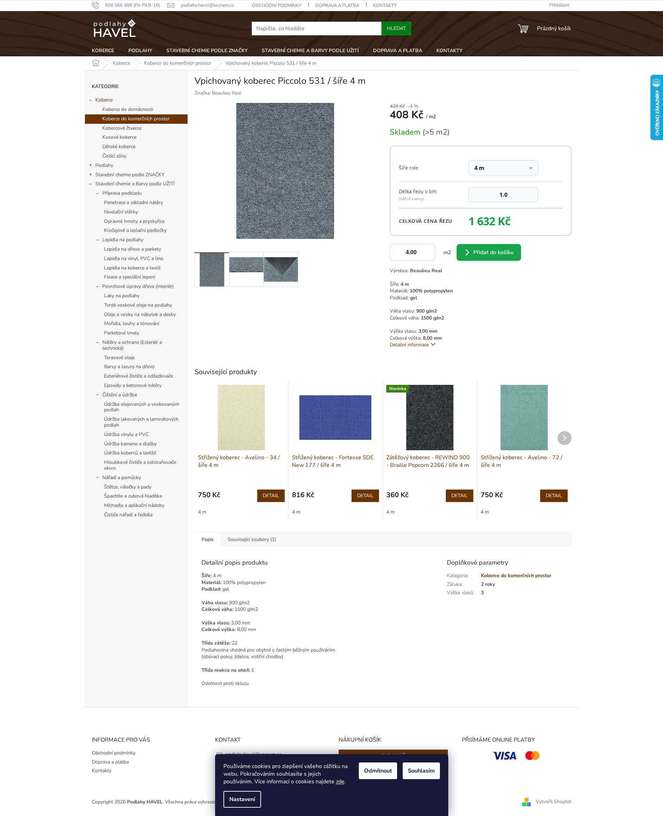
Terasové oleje (119, 357)
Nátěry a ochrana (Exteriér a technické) (132, 345)
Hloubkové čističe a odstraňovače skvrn (140, 465)
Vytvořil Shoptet (553, 801)
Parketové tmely (121, 333)
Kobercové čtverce (121, 128)
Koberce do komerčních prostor (136, 118)
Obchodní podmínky (276, 5)
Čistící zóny (114, 156)
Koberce (104, 100)
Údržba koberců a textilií (130, 453)
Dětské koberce (118, 146)
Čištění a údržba (119, 394)
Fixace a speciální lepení (129, 277)
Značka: (218, 93)
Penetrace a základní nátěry (133, 202)
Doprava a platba (337, 5)
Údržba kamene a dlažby (130, 444)
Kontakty (385, 5)
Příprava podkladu (122, 193)
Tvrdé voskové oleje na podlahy (138, 305)
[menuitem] (103, 50)
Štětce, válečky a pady (127, 487)
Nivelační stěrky (121, 212)
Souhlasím (421, 771)
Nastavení (242, 799)
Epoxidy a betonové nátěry (132, 385)
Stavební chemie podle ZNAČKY (129, 174)
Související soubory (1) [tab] (252, 539)
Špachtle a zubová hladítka (133, 496)
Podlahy (104, 165)
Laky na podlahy (122, 295)
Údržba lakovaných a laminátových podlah (141, 422)
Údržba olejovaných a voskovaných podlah (141, 407)
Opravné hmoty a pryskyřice (134, 221)
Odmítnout (378, 771)
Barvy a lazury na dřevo (129, 366)
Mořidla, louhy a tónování (131, 323)
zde (340, 781)
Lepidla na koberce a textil (132, 268)
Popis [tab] (208, 539)
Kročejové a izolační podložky (135, 230)
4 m (202, 512)
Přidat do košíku (493, 252)
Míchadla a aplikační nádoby (134, 505)
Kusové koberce (119, 137)
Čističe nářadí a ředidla (128, 514)
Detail (271, 495)
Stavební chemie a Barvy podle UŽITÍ (135, 183)
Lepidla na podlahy (122, 239)
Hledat (396, 28)
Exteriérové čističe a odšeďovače (138, 376)
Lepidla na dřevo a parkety (132, 249)
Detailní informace (409, 344)
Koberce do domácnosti (127, 109)
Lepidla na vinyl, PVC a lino (133, 258)
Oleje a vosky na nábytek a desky (140, 314)
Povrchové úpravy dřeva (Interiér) (138, 286)
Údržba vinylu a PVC (126, 434)
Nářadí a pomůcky (121, 477)
